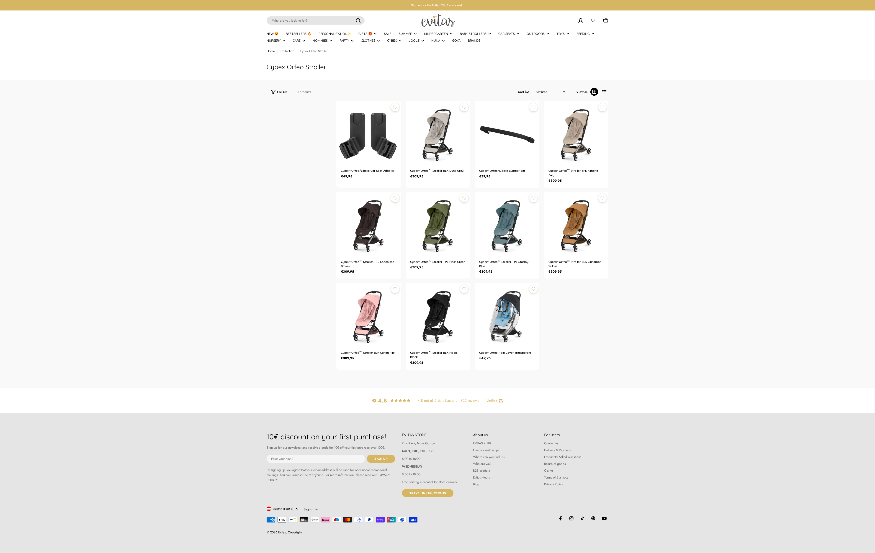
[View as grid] (594, 92)
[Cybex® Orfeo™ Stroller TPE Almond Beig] (576, 133)
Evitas (282, 532)
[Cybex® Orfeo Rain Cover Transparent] (507, 315)
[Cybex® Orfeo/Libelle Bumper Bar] (507, 133)
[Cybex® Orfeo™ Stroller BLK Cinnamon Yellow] (576, 224)
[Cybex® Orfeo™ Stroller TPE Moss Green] (438, 224)
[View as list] (604, 92)
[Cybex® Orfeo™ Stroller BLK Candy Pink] (368, 315)
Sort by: (523, 92)
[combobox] (316, 20)
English (308, 509)
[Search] (358, 20)
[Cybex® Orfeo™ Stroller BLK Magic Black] (438, 315)
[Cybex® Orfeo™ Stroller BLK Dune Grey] (438, 133)
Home (271, 51)
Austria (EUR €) (283, 509)
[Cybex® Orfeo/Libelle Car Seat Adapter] (368, 133)
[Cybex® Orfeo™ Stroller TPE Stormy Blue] (507, 224)
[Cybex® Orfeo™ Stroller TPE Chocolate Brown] (368, 224)
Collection (287, 51)
